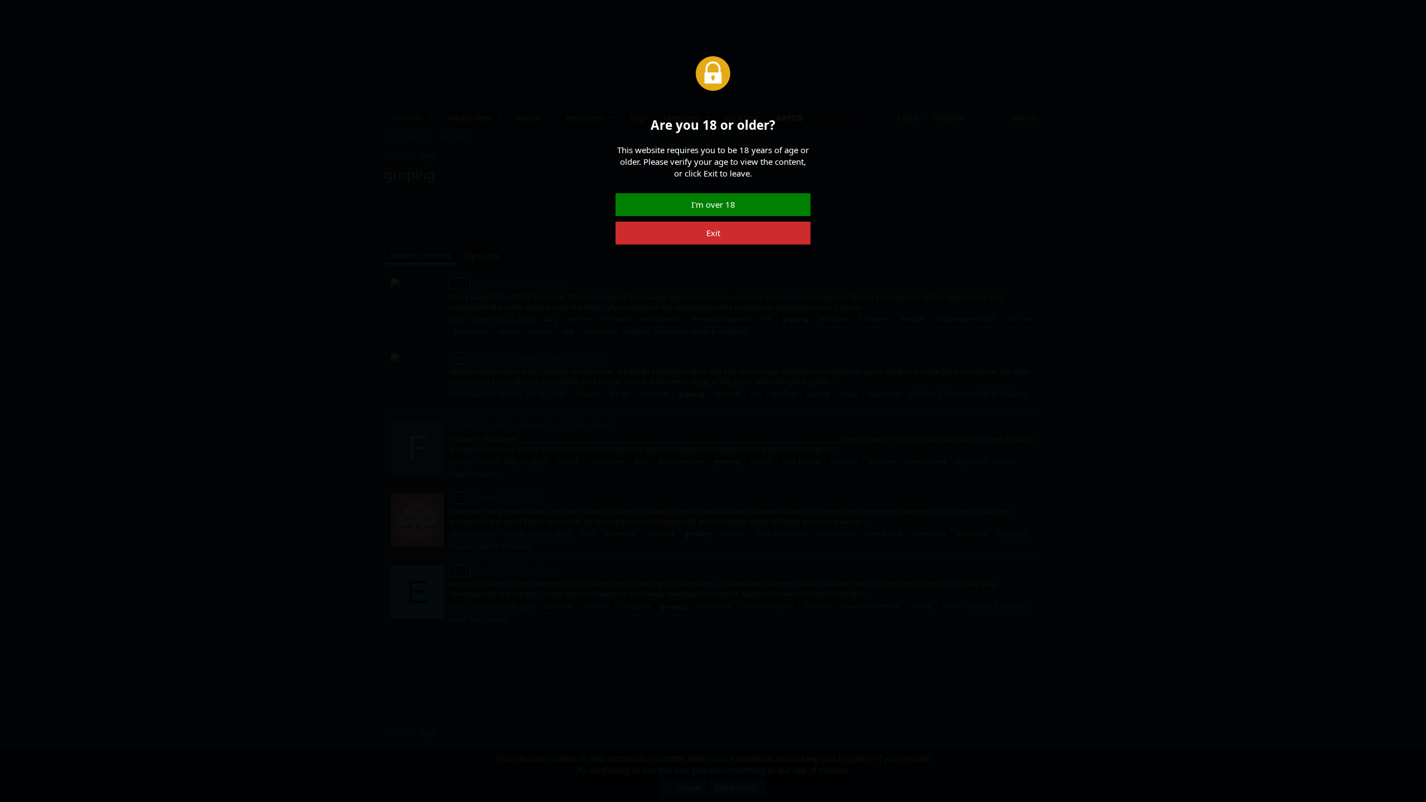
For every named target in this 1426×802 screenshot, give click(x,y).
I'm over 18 (713, 204)
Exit (713, 232)
